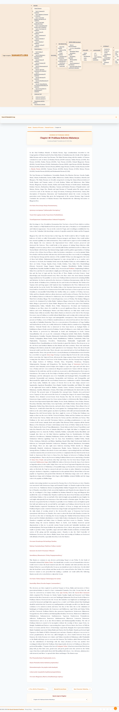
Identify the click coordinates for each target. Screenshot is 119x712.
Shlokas (53, 55)
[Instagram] (107, 709)
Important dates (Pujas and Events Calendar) (75, 67)
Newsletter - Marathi (72, 54)
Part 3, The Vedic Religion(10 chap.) (39, 23)
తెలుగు (95, 55)
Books (36, 5)
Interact (106, 46)
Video (85, 59)
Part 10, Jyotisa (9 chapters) (39, 45)
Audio (85, 58)
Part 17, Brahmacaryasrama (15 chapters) (39, 74)
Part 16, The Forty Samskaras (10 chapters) (40, 70)
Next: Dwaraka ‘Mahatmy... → (82, 689)
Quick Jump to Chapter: (59, 696)
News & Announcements (72, 45)
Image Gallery (84, 53)
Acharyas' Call (37, 94)
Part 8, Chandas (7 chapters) (39, 39)
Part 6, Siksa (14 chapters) (38, 33)
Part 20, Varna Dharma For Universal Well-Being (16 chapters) (41, 85)
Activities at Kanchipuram (61, 63)
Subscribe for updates (107, 55)
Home (29, 127)
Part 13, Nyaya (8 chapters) (39, 60)
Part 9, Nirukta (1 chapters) (38, 42)
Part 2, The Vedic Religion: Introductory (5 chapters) (40, 19)
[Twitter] (104, 709)
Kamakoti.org (20, 55)
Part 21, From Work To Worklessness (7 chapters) (40, 90)
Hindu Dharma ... (38, 49)
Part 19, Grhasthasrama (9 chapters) (41, 81)
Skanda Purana (49, 127)
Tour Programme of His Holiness (74, 64)
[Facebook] (100, 709)
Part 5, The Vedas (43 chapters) (40, 29)
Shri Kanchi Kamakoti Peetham (16, 709)
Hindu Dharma (37, 8)
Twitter (106, 52)
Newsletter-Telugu (74, 51)
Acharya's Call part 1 (40, 97)
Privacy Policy (28, 709)
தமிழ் (95, 53)
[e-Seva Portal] (117, 709)
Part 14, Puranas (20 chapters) (39, 63)
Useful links (62, 66)
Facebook (106, 51)
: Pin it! (117, 57)
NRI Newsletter (73, 59)
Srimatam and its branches (62, 57)
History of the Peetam (62, 50)
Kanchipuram (87, 56)
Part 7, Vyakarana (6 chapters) (40, 36)
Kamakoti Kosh (106, 63)
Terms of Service (38, 709)
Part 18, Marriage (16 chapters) (39, 78)
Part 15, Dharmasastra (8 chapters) (41, 67)
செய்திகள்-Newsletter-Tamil (75, 49)
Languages (96, 50)
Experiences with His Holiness (38, 102)
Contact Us (107, 49)
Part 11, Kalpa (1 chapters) (38, 52)
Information (63, 44)
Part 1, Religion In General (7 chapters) (41, 15)
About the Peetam (61, 47)
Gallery (85, 50)
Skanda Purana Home (60, 689)
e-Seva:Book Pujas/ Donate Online (106, 59)
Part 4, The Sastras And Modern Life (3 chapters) (40, 26)
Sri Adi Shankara (60, 54)
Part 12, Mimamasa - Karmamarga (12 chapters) (39, 57)
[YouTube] (110, 709)
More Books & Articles (39, 104)
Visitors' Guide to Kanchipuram (62, 60)
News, (75, 42)
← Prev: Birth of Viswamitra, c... (37, 689)
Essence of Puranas (38, 127)
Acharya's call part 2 (41, 98)
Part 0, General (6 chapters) (39, 12)
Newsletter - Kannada (72, 57)
